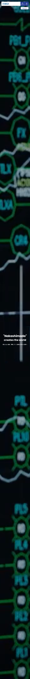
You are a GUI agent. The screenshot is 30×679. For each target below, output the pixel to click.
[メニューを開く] (27, 4)
